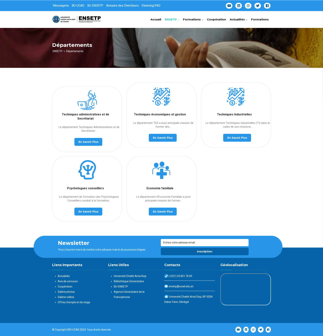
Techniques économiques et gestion (160, 114)
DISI (69, 329)
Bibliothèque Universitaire (129, 281)
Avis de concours (68, 281)
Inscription (204, 251)
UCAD (75, 329)
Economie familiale (160, 188)
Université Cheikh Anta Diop (130, 276)
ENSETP (171, 19)
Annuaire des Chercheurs (122, 5)
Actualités (238, 19)
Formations (192, 19)
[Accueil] (77, 18)
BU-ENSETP (95, 5)
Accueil (155, 19)
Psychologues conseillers (85, 188)
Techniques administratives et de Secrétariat (85, 116)
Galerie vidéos (66, 297)
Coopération (216, 19)
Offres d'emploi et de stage (74, 302)
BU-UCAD (78, 5)
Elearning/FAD (151, 5)
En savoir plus (88, 142)
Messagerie (61, 5)
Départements (74, 51)
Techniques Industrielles (234, 114)
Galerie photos (66, 291)
